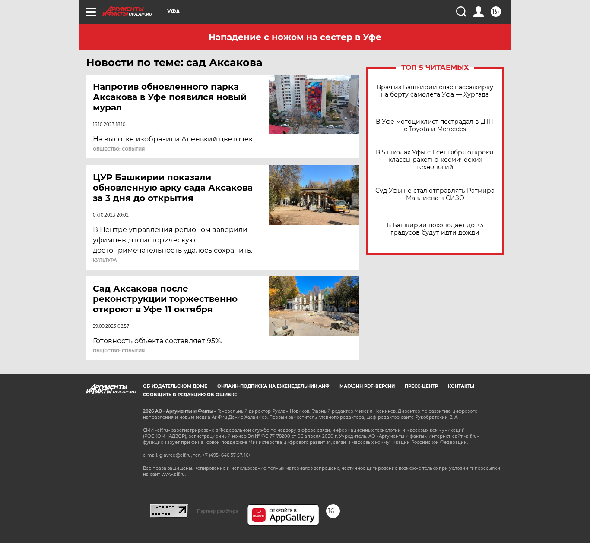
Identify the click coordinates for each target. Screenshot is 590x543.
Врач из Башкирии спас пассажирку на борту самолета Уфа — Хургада (435, 91)
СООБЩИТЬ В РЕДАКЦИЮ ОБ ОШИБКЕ (190, 395)
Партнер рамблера (217, 511)
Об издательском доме (175, 386)
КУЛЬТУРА (105, 260)
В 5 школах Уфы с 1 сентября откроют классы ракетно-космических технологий (435, 160)
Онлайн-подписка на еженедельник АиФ (273, 386)
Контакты (461, 386)
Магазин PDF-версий (367, 386)
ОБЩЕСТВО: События (119, 149)
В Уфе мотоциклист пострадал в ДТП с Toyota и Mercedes (435, 125)
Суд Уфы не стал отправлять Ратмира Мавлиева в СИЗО (435, 194)
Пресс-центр (421, 386)
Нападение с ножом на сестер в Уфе (295, 37)
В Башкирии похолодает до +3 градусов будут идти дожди (435, 229)
